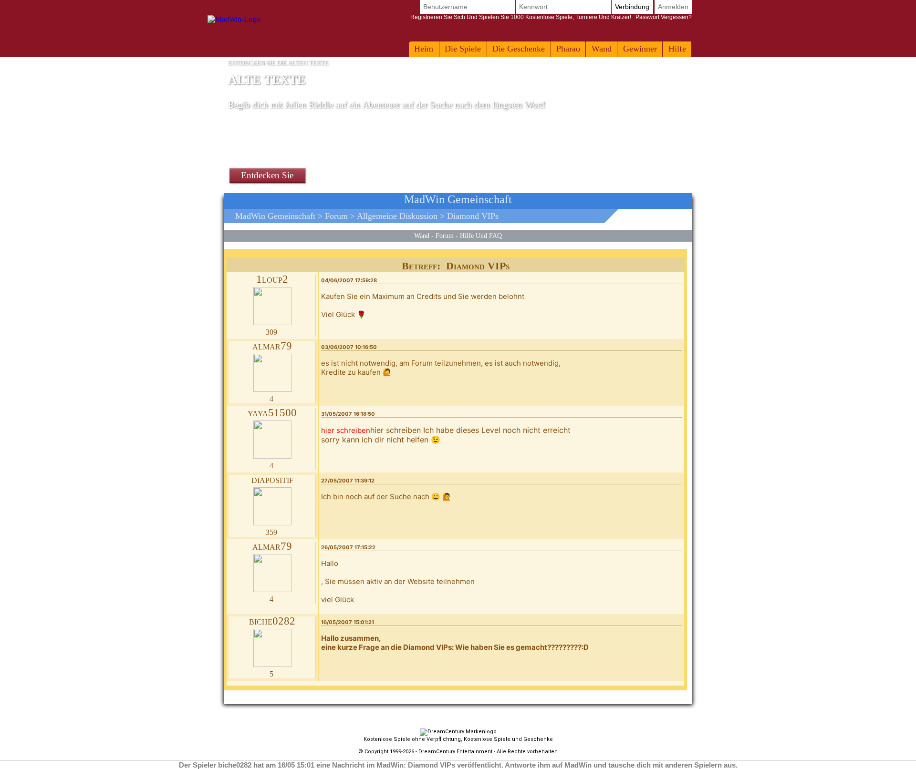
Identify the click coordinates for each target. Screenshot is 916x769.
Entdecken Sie (267, 175)
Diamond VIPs (473, 216)
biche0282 (272, 621)
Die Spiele (463, 48)
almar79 (272, 346)
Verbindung (632, 6)
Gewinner (640, 48)
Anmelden (673, 6)
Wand (602, 48)
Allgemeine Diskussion (397, 216)
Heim (423, 48)
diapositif (272, 479)
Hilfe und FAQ (481, 235)
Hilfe (677, 48)
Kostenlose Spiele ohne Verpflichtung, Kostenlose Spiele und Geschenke (458, 739)
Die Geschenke (518, 48)
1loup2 (272, 279)
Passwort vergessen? (551, 17)
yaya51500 (272, 413)
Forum (336, 216)
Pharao (568, 48)
